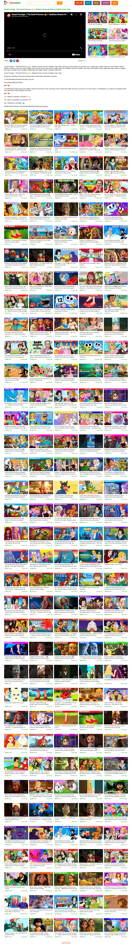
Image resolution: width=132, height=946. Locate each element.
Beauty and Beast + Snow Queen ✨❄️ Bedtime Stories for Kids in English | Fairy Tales (115, 658)
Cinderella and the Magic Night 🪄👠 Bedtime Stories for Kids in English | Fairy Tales (15, 658)
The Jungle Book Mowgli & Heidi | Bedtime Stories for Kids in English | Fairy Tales (39, 934)
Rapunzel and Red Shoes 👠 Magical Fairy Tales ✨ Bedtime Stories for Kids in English (40, 612)
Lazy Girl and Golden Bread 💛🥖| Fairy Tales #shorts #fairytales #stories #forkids (90, 796)
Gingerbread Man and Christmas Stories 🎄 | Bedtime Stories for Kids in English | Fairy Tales (91, 842)
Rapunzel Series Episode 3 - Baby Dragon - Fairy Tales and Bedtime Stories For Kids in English (41, 451)
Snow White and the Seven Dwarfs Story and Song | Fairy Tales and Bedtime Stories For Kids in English (41, 842)
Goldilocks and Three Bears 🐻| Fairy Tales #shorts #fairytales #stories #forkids (90, 750)
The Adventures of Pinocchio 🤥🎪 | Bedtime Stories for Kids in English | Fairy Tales (64, 750)
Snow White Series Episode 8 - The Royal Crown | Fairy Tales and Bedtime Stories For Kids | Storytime (116, 543)
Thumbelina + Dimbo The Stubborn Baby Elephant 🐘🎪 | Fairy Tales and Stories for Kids (41, 150)
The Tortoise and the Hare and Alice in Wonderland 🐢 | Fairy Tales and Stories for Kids (90, 380)
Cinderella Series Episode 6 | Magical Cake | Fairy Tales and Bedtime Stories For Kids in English (15, 474)
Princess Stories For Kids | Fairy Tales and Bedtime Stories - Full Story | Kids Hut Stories (40, 428)
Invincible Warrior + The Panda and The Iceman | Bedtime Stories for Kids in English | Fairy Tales (115, 750)
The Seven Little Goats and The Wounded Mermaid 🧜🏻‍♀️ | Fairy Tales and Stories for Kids (91, 288)
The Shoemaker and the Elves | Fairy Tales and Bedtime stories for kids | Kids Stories (91, 474)
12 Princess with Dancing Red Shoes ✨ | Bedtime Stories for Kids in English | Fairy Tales (66, 288)
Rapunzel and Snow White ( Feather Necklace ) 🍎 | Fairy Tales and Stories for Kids (115, 173)
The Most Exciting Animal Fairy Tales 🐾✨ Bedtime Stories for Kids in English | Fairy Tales (41, 635)
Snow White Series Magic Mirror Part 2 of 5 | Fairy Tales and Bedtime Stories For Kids (116, 773)
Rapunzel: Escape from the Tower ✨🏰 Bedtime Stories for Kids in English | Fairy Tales (40, 334)
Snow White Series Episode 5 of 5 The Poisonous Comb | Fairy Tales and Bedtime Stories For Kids (115, 612)
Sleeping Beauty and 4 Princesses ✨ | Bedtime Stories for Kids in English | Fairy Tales (65, 357)
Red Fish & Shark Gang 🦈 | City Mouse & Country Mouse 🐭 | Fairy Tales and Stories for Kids (40, 311)
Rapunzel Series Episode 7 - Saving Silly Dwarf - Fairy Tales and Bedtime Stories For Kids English (116, 428)
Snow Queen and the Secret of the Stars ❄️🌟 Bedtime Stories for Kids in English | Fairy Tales (91, 658)
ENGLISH (79, 3)
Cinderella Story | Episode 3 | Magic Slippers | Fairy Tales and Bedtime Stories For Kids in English (14, 520)
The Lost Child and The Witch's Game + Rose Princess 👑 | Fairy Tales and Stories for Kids (15, 357)
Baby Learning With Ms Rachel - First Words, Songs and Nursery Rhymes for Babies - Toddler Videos (40, 357)
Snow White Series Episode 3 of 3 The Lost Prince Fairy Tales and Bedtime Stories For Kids (15, 842)
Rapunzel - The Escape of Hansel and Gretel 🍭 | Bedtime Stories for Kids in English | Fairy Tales (65, 474)
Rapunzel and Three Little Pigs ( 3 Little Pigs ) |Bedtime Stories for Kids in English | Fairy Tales (40, 520)
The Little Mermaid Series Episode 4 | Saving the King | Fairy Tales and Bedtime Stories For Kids (115, 635)
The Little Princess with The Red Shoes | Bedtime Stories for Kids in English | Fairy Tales (91, 311)
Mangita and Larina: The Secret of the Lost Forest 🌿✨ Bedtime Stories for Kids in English (15, 589)
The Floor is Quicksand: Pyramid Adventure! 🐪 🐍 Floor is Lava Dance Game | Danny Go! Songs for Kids (15, 334)
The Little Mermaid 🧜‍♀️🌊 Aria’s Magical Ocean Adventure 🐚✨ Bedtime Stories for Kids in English (41, 819)
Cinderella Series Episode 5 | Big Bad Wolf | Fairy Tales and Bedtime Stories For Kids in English (40, 474)
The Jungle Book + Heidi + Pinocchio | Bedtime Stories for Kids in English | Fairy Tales (15, 773)
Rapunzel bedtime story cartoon (113, 564)
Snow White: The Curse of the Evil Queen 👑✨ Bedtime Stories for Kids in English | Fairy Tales (66, 934)
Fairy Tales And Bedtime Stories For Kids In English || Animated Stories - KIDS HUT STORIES (91, 543)
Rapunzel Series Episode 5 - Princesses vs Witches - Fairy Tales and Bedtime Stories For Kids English (115, 451)
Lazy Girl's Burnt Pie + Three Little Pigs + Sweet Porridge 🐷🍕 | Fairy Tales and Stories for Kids (16, 150)
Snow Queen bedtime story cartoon (14, 702)
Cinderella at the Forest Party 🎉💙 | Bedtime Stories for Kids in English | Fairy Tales (15, 451)
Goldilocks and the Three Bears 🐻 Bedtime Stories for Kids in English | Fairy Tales (64, 658)
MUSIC (96, 3)
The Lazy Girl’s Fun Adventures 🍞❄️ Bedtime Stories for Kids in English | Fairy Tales (15, 612)
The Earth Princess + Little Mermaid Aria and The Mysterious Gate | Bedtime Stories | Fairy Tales (16, 173)
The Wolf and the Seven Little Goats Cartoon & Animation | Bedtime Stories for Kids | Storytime (65, 796)
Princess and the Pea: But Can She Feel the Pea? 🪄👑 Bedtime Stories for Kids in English (90, 127)
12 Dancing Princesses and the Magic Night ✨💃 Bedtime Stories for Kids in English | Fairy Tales (40, 196)
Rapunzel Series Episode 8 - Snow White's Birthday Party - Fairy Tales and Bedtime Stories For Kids (65, 405)
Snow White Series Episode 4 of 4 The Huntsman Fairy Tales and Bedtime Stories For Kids (90, 520)
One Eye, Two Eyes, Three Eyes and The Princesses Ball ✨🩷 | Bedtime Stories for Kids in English (115, 196)
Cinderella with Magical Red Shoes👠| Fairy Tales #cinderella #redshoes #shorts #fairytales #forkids (90, 451)
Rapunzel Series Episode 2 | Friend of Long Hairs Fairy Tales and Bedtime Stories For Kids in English (65, 451)
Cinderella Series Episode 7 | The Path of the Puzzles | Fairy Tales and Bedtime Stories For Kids (16, 497)
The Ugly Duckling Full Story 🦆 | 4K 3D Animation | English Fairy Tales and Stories (40, 127)
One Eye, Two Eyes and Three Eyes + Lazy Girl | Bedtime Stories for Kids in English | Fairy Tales (65, 428)
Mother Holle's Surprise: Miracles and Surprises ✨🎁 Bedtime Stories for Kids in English (66, 888)
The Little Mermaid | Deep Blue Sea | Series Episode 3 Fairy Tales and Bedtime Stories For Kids (114, 520)
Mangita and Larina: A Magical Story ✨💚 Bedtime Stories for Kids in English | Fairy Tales (90, 773)
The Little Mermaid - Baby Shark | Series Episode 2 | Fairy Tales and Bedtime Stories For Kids (16, 566)
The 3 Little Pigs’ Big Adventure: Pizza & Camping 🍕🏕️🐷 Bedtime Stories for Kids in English (115, 934)
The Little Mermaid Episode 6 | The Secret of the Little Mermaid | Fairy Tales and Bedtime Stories (66, 566)
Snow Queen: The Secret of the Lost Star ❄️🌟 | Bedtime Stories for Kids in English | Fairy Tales (16, 405)
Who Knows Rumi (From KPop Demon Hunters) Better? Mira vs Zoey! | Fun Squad (40, 219)
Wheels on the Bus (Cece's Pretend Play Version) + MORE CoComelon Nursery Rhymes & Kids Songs (116, 150)
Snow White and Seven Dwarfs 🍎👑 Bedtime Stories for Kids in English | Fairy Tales (90, 173)
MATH (88, 3)
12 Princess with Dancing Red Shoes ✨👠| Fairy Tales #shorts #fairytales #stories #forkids (115, 334)
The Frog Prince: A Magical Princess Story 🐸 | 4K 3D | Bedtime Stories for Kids (90, 219)
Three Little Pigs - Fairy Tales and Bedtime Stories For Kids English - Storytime (64, 497)
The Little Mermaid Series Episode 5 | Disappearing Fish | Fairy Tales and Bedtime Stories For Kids (65, 543)
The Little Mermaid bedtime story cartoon (16, 749)
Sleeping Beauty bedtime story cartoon (115, 679)
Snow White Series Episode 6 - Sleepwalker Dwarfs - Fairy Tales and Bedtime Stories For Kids (90, 612)
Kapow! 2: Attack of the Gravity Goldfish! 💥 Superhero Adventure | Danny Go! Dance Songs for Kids (16, 265)
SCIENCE (106, 3)
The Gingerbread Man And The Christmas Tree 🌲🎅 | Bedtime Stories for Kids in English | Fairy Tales (65, 520)
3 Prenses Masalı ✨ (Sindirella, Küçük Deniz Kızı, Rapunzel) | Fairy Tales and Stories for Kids (115, 127)
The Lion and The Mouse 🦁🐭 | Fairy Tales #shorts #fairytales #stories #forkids (15, 681)
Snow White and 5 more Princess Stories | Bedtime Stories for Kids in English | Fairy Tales (116, 842)
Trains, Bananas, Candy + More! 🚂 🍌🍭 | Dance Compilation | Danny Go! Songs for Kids (116, 380)
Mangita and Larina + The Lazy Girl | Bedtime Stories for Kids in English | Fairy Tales (39, 773)
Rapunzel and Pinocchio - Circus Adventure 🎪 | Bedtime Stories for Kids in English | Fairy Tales (115, 405)
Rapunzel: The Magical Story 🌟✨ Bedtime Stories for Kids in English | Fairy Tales (89, 242)
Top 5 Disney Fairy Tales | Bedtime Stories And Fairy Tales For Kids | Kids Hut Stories (65, 911)
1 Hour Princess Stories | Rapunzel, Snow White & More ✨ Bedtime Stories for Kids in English (90, 428)
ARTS (115, 3)
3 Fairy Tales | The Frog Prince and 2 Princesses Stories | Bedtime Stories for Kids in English (91, 497)
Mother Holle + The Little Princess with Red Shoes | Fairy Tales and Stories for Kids (15, 288)
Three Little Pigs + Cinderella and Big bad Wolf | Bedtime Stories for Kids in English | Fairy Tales (116, 819)
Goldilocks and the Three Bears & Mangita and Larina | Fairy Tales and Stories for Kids (89, 704)
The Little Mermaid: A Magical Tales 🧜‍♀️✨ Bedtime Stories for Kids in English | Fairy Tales (66, 612)
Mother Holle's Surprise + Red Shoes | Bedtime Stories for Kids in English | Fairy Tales (15, 865)
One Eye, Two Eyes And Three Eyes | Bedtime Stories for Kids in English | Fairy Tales (115, 357)
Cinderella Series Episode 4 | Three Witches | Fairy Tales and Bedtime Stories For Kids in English (114, 497)
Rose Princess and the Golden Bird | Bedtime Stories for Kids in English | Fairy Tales (65, 380)
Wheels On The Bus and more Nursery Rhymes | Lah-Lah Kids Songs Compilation (90, 196)
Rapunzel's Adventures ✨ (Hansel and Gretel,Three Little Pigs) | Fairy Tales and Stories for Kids (16, 219)
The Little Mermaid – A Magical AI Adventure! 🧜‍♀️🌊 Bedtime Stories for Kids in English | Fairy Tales (15, 727)
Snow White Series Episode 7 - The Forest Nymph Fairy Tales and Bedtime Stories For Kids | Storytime (40, 543)
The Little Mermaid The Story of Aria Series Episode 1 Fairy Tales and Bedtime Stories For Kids (39, 750)
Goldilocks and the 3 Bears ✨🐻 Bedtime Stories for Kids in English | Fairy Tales (39, 658)
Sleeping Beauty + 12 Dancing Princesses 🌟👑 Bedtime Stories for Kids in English (90, 150)
